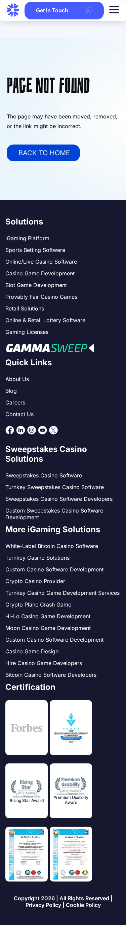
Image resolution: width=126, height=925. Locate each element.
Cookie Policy (83, 905)
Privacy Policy (43, 905)
